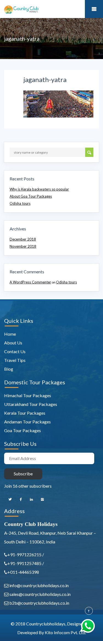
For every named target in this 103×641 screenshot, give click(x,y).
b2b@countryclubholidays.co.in (39, 602)
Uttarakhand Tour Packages (30, 404)
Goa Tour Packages (22, 430)
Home (10, 333)
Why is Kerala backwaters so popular (39, 189)
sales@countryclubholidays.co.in (40, 594)
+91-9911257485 (24, 563)
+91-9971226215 (24, 554)
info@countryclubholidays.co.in (39, 585)
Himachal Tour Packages (27, 395)
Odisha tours (20, 203)
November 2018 (23, 246)
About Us (13, 342)
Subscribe (23, 473)
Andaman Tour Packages (27, 421)
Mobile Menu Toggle (94, 9)
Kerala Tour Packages (24, 412)
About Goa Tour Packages (31, 196)
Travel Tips (15, 360)
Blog (8, 368)
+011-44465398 (23, 572)
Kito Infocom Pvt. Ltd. (65, 632)
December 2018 (23, 239)
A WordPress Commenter (30, 282)
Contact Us (15, 351)
